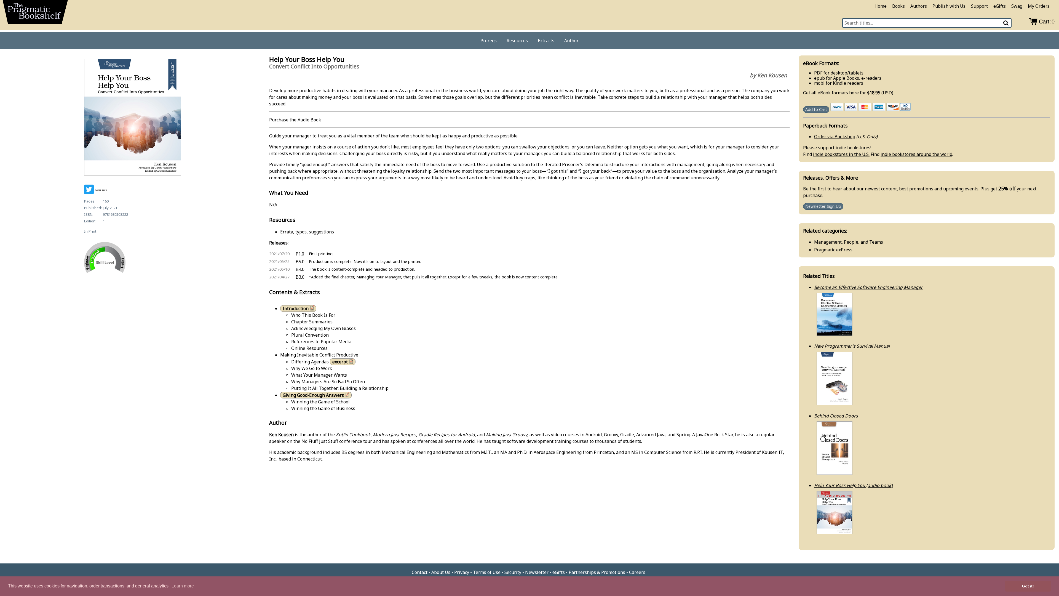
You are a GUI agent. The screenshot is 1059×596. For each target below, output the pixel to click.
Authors (918, 6)
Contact (419, 572)
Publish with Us (949, 6)
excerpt (340, 362)
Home (881, 6)
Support (979, 6)
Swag (1016, 6)
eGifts (999, 6)
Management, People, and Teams (848, 242)
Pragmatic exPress (833, 250)
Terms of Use (487, 572)
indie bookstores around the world (916, 154)
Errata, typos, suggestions (307, 232)
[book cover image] (132, 118)
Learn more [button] (183, 586)
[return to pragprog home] (35, 14)
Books (898, 6)
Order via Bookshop (834, 137)
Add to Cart (816, 109)
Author (571, 41)
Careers (637, 572)
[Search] (1006, 23)
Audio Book (309, 120)
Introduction (296, 308)
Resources (517, 41)
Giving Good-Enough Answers (313, 395)
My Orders (1039, 6)
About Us (440, 572)
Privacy (461, 572)
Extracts (546, 41)
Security (512, 572)
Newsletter (537, 572)
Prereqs (488, 41)
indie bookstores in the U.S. (841, 154)
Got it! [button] (1028, 586)
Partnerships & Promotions (597, 572)
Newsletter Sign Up (823, 206)
